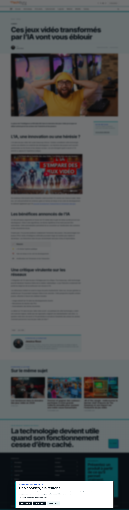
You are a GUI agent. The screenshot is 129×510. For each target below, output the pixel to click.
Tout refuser (25, 503)
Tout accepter (39, 503)
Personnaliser (54, 503)
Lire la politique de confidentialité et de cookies (33, 497)
